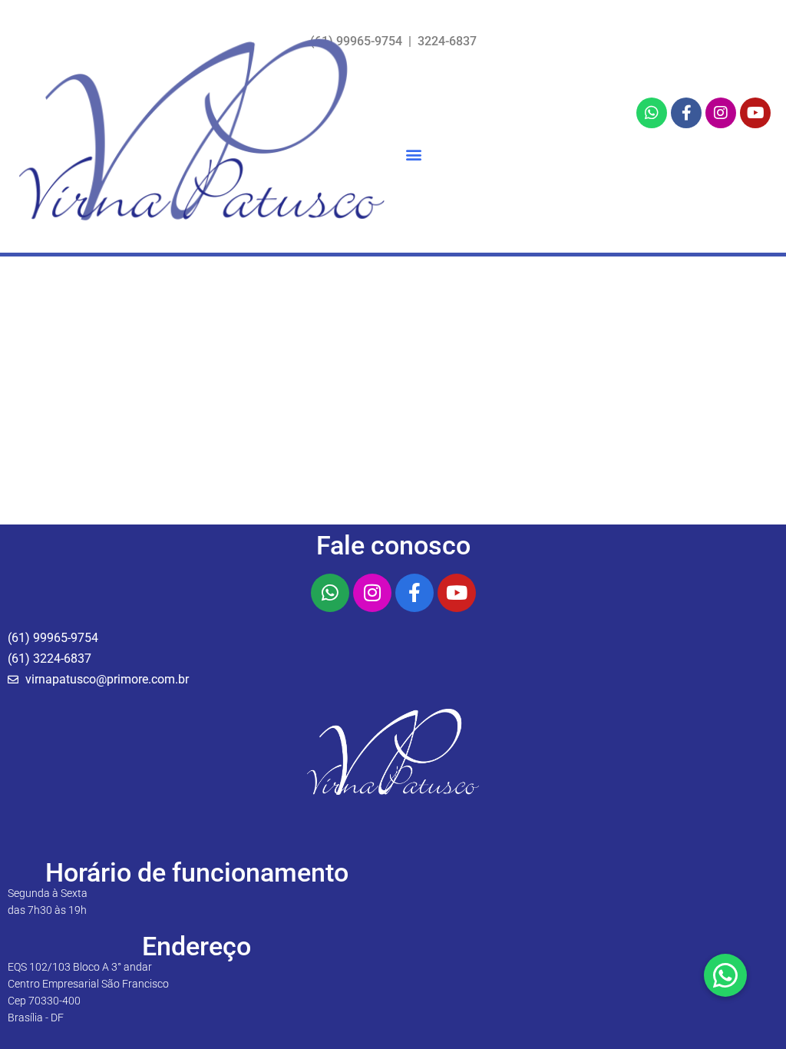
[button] (413, 154)
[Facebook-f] (686, 113)
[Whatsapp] (651, 113)
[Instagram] (720, 113)
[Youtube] (755, 113)
